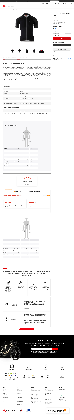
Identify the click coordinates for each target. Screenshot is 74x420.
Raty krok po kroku (48, 393)
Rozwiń (26, 262)
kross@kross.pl (62, 397)
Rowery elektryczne (20, 394)
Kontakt (61, 399)
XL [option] (68, 33)
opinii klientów (27, 181)
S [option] (62, 33)
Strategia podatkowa (6, 400)
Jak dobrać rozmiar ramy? (49, 390)
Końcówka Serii (10, 9)
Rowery (18, 389)
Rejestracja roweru (34, 399)
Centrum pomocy (47, 396)
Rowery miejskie (19, 397)
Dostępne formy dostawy (49, 391)
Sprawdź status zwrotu (34, 398)
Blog (60, 3)
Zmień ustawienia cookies (63, 400)
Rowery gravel (19, 391)
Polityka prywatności (48, 399)
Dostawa (22, 57)
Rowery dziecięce (19, 398)
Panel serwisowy (5, 398)
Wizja (3, 391)
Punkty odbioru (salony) (48, 402)
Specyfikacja (8, 57)
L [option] (55, 35)
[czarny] (53, 28)
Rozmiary (14, 57)
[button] (70, 3)
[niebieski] (56, 28)
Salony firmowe (46, 3)
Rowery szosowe (19, 393)
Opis (4, 57)
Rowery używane (19, 404)
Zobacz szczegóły (54, 1)
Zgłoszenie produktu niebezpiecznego (36, 401)
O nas (3, 390)
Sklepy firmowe (47, 403)
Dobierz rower (19, 402)
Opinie (18, 57)
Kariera (4, 393)
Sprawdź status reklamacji (35, 395)
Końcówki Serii (47, 389)
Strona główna (5, 9)
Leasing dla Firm (5, 397)
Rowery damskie (19, 400)
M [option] (55, 33)
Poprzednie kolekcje (20, 401)
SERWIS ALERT (33, 402)
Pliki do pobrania (47, 398)
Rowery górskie (19, 390)
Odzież (15, 9)
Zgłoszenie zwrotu (34, 397)
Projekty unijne (5, 394)
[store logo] (8, 6)
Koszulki (18, 9)
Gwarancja (32, 389)
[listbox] (62, 34)
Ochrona (27, 57)
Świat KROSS (5, 389)
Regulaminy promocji (48, 404)
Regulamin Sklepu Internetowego (50, 400)
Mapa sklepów (54, 3)
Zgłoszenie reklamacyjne (34, 394)
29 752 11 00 (62, 395)
